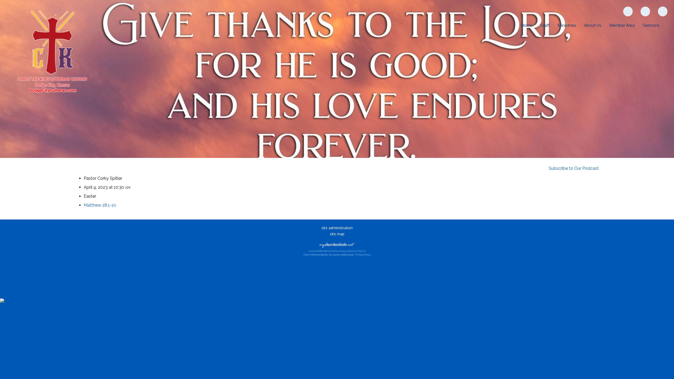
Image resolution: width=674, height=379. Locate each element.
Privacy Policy (363, 254)
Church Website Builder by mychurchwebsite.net (329, 254)
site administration (337, 228)
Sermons (651, 25)
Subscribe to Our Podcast (573, 168)
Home (527, 25)
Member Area (622, 25)
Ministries (566, 25)
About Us (592, 25)
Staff (545, 25)
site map (337, 234)
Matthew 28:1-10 (100, 205)
